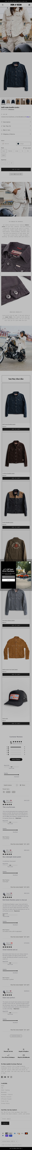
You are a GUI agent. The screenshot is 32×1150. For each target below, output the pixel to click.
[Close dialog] (30, 563)
